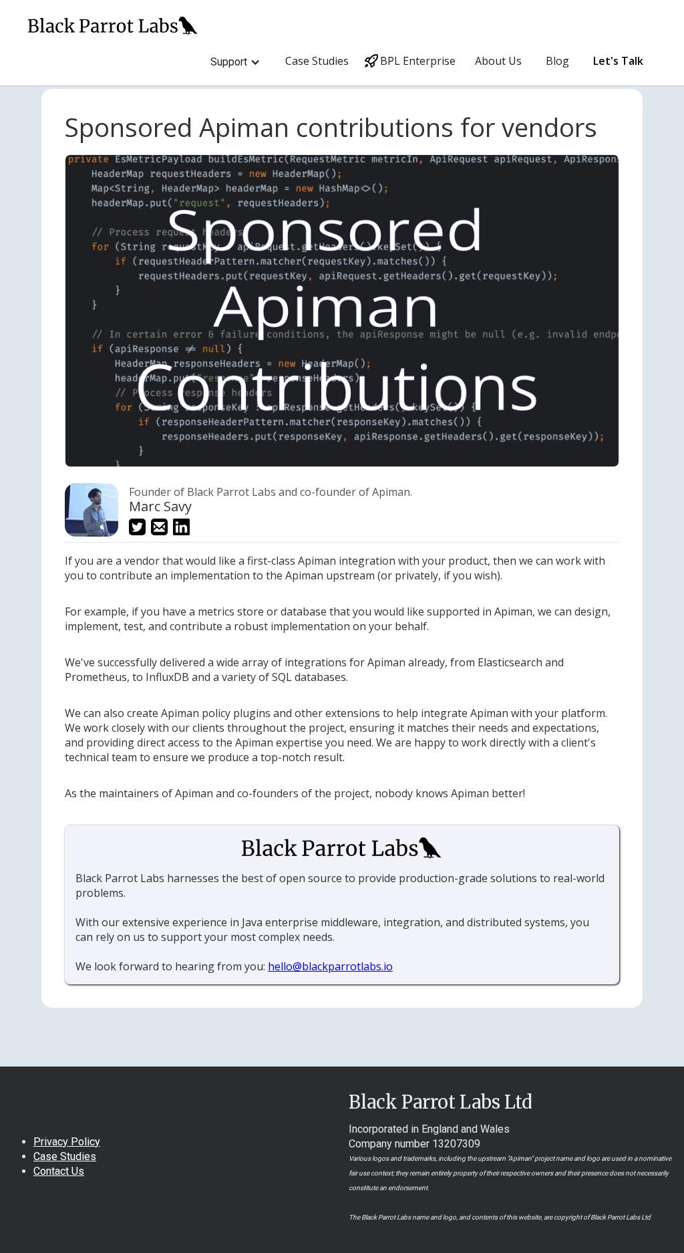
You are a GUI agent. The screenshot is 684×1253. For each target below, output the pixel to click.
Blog (557, 60)
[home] (113, 19)
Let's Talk (618, 60)
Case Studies (317, 60)
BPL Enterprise (415, 60)
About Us (498, 60)
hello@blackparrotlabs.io (330, 966)
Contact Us (58, 1171)
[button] (235, 62)
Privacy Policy (66, 1141)
